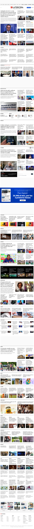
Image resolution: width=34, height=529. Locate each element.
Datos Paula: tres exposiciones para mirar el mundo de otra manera (29, 492)
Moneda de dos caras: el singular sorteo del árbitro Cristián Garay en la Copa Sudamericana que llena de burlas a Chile (29, 245)
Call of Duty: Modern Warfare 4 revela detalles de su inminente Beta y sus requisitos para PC (4, 492)
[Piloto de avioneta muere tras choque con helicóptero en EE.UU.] (4, 275)
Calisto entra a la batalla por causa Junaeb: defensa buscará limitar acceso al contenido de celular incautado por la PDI (28, 68)
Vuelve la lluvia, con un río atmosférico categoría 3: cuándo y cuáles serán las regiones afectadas (4, 332)
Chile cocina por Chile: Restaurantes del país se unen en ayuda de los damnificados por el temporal (6, 376)
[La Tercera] (4, 509)
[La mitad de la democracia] (22, 115)
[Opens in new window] (17, 509)
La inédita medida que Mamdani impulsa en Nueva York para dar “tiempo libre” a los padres (29, 350)
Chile (1, 458)
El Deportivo (14, 4)
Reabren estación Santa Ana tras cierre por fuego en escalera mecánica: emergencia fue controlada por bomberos (21, 55)
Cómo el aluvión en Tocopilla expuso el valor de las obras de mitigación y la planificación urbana (21, 270)
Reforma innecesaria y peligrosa (19, 116)
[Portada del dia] (6, 201)
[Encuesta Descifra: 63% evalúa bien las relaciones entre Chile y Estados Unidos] (17, 74)
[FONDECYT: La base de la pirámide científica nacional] (21, 168)
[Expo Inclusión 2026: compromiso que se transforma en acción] (13, 454)
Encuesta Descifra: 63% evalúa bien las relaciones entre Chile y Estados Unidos (17, 68)
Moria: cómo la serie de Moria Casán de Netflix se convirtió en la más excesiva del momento (21, 296)
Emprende (10, 417)
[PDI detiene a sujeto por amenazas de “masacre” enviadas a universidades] (30, 18)
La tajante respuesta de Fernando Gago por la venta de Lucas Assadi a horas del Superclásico (8, 245)
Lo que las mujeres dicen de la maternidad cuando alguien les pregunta (29, 482)
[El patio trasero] (29, 115)
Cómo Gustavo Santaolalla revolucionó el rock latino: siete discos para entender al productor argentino (4, 297)
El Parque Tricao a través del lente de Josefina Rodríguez (16, 375)
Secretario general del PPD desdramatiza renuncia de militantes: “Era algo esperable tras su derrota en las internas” (21, 92)
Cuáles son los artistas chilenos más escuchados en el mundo (13, 296)
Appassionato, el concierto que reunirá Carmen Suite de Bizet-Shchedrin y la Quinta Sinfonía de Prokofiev (25, 402)
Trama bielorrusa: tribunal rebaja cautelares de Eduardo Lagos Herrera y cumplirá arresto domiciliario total (29, 104)
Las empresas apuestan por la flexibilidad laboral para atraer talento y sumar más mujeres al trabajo (29, 420)
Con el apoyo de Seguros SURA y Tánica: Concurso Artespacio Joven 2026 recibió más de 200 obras (29, 448)
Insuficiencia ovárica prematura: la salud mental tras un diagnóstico (29, 496)
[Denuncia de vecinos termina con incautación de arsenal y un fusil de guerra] (13, 275)
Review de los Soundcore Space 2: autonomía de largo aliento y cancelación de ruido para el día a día (4, 496)
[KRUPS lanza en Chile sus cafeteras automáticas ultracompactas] (29, 224)
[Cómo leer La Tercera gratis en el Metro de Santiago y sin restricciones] (28, 237)
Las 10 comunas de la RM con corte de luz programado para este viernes (17, 231)
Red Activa (27, 417)
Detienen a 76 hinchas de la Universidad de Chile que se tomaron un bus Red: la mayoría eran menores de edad (29, 61)
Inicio (1, 4)
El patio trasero (31, 115)
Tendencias (18, 458)
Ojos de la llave (28, 21)
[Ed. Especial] (24, 509)
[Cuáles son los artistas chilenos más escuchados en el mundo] (13, 302)
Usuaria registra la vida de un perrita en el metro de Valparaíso (29, 270)
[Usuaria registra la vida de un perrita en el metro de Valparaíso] (29, 275)
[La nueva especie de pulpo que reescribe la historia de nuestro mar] (30, 156)
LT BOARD (2, 147)
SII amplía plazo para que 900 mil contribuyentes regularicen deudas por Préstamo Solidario (6, 231)
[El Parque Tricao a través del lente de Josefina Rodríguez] (17, 381)
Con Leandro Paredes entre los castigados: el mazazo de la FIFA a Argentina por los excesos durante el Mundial (20, 245)
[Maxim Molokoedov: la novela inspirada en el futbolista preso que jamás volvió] (13, 396)
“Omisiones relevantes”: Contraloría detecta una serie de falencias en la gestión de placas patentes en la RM (4, 61)
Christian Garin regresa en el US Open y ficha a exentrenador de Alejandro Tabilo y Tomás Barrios (29, 256)
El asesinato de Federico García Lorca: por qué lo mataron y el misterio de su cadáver (29, 390)
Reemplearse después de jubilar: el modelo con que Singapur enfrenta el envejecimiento (16, 433)
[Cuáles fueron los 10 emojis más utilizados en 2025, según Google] (29, 302)
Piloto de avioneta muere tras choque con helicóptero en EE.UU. (4, 270)
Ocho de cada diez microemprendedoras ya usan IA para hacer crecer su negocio (12, 419)
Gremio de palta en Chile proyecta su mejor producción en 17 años (12, 476)
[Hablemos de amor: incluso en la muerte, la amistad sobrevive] (28, 381)
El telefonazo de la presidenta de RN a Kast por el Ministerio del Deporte (21, 12)
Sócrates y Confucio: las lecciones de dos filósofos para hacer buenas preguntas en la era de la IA (21, 151)
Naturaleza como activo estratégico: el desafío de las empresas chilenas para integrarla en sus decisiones (4, 420)
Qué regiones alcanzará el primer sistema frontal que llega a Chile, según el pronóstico (21, 36)
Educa (18, 417)
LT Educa (33, 4)
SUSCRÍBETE (23, 200)
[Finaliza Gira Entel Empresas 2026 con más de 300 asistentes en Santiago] (21, 454)
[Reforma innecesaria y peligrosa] (16, 115)
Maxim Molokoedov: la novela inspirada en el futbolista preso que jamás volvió (13, 389)
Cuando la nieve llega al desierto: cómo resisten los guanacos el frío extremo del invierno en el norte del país (21, 61)
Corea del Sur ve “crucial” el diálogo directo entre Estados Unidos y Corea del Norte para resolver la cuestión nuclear (29, 362)
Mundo (17, 4)
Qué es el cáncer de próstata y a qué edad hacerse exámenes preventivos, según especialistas (28, 310)
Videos (19, 4)
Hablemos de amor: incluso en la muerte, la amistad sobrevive (28, 376)
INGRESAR (32, 7)
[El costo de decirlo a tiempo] (10, 115)
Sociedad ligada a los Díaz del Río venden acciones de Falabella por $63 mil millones (21, 137)
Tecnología (11, 4)
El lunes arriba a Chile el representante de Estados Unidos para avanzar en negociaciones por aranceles (21, 127)
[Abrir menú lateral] (1, 7)
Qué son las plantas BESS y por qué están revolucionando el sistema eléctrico (13, 61)
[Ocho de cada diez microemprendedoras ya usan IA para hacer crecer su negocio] (13, 426)
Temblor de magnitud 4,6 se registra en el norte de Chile (12, 49)
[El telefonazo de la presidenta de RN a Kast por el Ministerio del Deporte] (21, 18)
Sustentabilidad (3, 417)
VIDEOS (2, 267)
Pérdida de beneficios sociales (4, 116)
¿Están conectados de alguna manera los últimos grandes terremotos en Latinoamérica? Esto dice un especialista (6, 310)
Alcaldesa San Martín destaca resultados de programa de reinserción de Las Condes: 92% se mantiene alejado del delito (13, 55)
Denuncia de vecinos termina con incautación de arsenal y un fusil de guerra (12, 270)
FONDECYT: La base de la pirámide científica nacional (21, 162)
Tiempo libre (3, 400)
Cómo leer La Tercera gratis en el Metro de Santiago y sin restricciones (28, 231)
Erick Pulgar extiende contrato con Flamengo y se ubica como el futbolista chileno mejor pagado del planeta (27, 322)
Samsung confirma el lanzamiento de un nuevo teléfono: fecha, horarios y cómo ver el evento (4, 483)
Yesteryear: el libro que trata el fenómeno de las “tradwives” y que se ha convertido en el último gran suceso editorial (4, 390)
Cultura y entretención (12, 480)
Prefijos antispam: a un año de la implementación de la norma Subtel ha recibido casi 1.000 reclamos (9, 127)
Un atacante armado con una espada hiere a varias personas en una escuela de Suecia (8, 350)
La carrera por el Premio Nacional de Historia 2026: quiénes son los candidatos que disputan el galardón (21, 390)
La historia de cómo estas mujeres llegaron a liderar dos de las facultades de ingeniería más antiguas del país (21, 420)
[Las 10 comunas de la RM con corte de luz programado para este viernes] (17, 237)
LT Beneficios (25, 4)
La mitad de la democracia (25, 116)
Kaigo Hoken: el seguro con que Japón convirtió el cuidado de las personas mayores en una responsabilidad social (28, 433)
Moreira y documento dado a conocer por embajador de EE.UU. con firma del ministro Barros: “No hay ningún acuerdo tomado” (21, 50)
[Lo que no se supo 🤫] (30, 31)
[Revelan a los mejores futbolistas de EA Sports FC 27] (21, 224)
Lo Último (22, 4)
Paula (26, 480)
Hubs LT (2, 415)
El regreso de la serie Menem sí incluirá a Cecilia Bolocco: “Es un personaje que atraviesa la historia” (7, 284)
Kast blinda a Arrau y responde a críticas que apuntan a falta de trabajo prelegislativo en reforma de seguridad (30, 92)
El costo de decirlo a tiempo (12, 116)
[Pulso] (10, 509)
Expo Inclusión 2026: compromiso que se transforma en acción (12, 447)
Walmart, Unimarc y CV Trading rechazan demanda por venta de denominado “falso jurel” (29, 138)
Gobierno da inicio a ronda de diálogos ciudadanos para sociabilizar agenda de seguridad (29, 50)
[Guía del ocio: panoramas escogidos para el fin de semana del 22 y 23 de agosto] (9, 409)
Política (3, 4)
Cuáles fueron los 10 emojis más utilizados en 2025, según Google (29, 295)
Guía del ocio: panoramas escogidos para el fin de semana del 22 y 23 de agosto (8, 402)
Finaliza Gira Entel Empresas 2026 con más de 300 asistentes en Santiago (21, 447)
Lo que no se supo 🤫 (29, 22)
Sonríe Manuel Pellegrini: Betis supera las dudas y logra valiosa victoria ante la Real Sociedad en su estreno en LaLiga (29, 472)
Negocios (9, 4)
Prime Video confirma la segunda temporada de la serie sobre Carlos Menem (12, 496)
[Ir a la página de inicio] (17, 8)
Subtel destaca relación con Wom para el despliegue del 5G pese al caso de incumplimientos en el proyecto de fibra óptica (12, 462)
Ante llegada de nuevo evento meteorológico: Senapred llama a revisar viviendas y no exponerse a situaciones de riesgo (4, 50)
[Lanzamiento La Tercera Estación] (4, 454)
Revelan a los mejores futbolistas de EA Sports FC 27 (21, 217)
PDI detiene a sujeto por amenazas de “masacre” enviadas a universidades (30, 12)
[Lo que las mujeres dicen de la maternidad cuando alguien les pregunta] (29, 488)
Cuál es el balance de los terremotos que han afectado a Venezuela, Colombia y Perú (4, 55)
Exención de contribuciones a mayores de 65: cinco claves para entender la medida (8, 151)
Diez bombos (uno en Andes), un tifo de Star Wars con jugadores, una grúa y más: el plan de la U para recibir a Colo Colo (30, 37)
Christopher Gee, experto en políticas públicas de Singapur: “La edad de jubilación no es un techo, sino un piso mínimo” (6, 433)
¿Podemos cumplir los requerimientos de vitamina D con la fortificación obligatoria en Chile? (21, 476)
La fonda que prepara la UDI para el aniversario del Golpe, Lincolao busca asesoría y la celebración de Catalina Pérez (29, 25)
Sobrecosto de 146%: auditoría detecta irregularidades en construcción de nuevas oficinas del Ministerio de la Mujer (8, 92)
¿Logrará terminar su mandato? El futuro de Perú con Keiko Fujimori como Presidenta (30, 162)
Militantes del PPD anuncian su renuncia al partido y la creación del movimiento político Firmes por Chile (26, 332)
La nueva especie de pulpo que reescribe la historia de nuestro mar (29, 150)
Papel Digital (29, 4)
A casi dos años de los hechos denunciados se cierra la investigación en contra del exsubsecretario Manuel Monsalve (21, 104)
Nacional (6, 4)
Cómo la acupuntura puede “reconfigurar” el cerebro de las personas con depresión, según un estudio (16, 310)
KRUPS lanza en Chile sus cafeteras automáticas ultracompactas (29, 218)
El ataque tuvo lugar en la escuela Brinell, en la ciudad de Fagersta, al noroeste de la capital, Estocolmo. (8, 353)
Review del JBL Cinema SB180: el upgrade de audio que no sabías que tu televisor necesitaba (4, 218)
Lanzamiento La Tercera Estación (3, 446)
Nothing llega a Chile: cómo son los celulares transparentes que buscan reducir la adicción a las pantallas (13, 219)
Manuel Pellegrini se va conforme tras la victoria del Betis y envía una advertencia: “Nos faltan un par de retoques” (29, 461)
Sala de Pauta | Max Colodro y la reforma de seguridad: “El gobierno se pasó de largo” (6, 68)
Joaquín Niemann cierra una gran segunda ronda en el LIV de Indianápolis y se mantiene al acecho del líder (29, 476)
